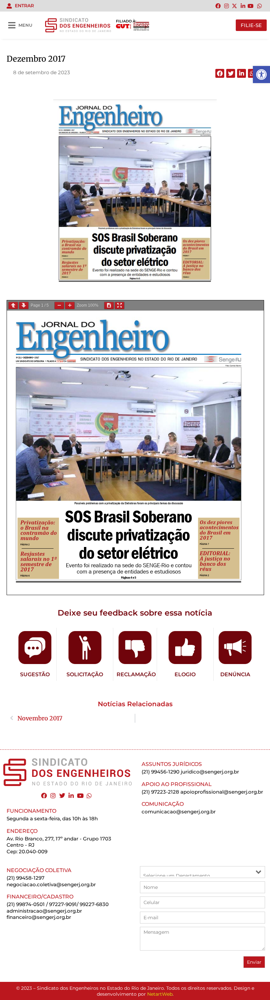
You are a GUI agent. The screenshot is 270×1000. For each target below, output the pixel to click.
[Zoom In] (70, 305)
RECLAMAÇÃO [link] (136, 674)
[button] (219, 73)
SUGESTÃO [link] (35, 674)
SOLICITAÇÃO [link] (85, 674)
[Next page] (24, 305)
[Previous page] (13, 305)
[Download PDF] (109, 305)
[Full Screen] (119, 305)
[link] (261, 74)
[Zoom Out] (59, 305)
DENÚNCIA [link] (235, 674)
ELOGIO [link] (185, 674)
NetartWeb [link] (160, 994)
